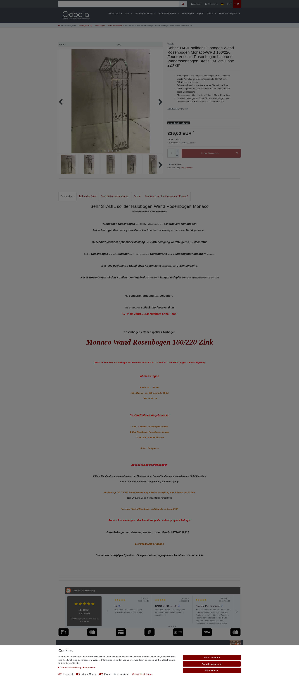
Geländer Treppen (228, 13)
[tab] (67, 196)
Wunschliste (176, 164)
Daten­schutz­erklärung (71, 667)
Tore (127, 13)
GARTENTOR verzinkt (166, 606)
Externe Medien (88, 674)
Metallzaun (114, 13)
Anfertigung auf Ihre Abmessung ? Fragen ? (166, 196)
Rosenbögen (100, 25)
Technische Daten (87, 196)
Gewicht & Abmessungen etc (115, 196)
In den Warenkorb (210, 153)
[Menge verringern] (177, 155)
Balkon (210, 13)
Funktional (124, 674)
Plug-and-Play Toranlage (208, 606)
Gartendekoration (167, 13)
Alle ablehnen (211, 670)
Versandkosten (186, 168)
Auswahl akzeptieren (212, 664)
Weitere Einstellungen (142, 674)
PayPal (107, 674)
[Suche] (183, 4)
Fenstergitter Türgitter (193, 13)
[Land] (222, 4)
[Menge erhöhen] (177, 151)
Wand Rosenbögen (114, 25)
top (116, 606)
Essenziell (68, 674)
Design (137, 196)
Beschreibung (67, 196)
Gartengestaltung (144, 13)
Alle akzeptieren (212, 657)
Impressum (89, 667)
